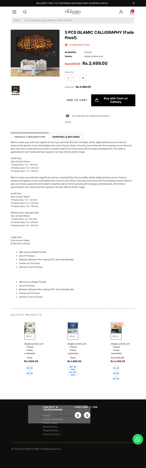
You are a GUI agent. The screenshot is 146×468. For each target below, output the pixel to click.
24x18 (29, 373)
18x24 (116, 373)
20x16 (29, 368)
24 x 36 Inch (72, 373)
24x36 (116, 379)
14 (73, 115)
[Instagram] (87, 415)
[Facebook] (78, 415)
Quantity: (69, 72)
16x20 (116, 368)
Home (17, 20)
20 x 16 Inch (73, 368)
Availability (70, 52)
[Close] (90, 421)
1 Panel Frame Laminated (29, 350)
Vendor (68, 56)
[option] (35, 53)
